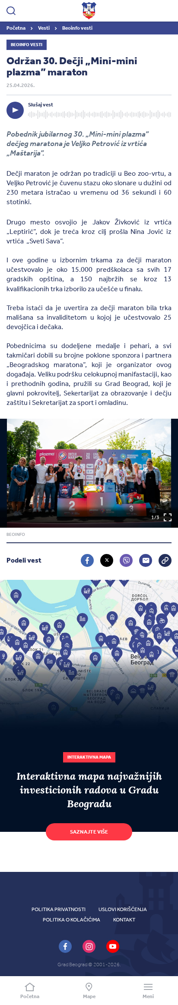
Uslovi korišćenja (123, 909)
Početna (16, 28)
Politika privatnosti (59, 909)
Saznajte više (89, 832)
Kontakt (124, 920)
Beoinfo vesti (77, 28)
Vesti (44, 28)
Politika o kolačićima (71, 920)
